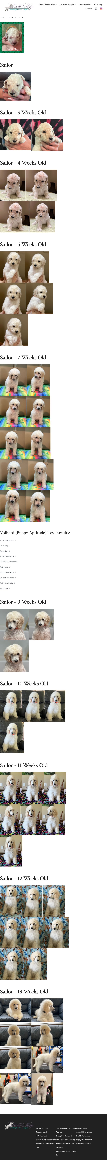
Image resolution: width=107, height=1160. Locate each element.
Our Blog (98, 4)
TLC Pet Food (41, 1136)
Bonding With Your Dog (65, 1143)
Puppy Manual (81, 1128)
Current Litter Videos (84, 1132)
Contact (89, 8)
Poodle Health (41, 1132)
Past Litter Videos (83, 1136)
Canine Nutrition (42, 1128)
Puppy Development (64, 1136)
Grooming (59, 1147)
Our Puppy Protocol (83, 1143)
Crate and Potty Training (65, 1140)
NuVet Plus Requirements (46, 1140)
